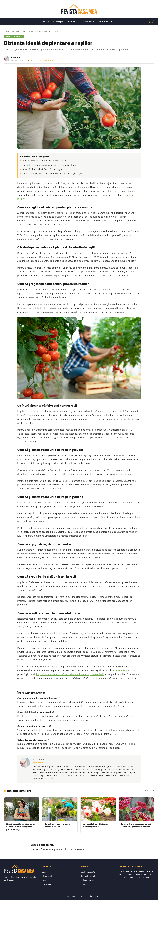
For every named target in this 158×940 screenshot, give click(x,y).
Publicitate (46, 884)
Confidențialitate (88, 872)
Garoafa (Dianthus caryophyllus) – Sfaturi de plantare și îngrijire (136, 825)
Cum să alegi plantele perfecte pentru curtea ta (59, 825)
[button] (151, 22)
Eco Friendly (87, 22)
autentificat (48, 849)
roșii (53, 253)
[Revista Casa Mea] (79, 9)
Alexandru (16, 57)
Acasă (6, 31)
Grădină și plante (18, 31)
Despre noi (47, 876)
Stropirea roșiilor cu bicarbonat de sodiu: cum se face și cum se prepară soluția (20, 827)
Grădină (72, 22)
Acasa (46, 22)
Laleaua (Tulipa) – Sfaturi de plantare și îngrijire (96, 825)
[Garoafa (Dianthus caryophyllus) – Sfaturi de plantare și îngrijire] (136, 809)
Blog (44, 880)
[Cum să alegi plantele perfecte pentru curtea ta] (59, 809)
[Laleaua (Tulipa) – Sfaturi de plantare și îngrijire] (98, 809)
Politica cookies (87, 880)
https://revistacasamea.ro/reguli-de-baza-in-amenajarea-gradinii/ (70, 674)
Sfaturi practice (106, 22)
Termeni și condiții (88, 876)
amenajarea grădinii (123, 670)
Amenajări (58, 22)
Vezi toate (147, 791)
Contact (84, 884)
